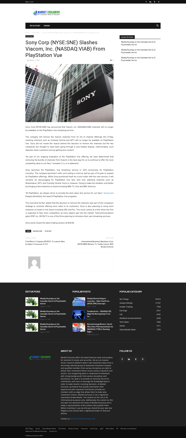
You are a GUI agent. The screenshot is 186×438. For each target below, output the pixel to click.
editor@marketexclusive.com (83, 418)
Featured (84, 428)
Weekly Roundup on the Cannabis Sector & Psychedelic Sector (138, 43)
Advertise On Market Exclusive (36, 431)
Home (27, 33)
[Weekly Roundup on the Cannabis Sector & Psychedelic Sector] (31, 301)
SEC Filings (29, 428)
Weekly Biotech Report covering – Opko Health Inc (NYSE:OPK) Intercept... (98, 301)
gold (101, 428)
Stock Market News (49, 428)
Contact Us (53, 431)
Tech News (36, 33)
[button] (157, 26)
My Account (35, 26)
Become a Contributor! (129, 428)
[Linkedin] (150, 2)
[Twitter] (159, 2)
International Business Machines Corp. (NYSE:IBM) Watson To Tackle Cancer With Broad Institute (95, 244)
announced (108, 193)
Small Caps (94, 428)
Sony (63, 163)
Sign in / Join (29, 2)
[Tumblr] (154, 2)
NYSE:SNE (48, 231)
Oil (117, 428)
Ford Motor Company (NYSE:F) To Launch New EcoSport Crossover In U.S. (45, 242)
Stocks (37, 428)
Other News (110, 428)
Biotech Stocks (73, 428)
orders (47, 26)
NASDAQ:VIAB (37, 231)
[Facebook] (146, 2)
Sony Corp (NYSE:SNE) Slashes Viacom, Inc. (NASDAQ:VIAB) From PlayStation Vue (65, 48)
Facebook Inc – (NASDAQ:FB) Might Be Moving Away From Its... (99, 313)
